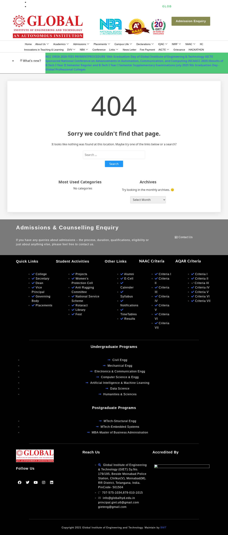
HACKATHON (196, 49)
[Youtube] (35, 482)
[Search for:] (114, 155)
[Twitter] (27, 482)
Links (112, 49)
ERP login (200, 6)
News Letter (129, 49)
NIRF (175, 44)
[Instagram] (43, 482)
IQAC (161, 44)
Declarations (143, 44)
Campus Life (122, 44)
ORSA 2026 (59, 57)
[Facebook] (19, 482)
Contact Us (185, 237)
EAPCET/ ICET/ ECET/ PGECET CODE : (134, 6)
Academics (59, 44)
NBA (82, 49)
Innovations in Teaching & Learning (44, 49)
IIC (201, 44)
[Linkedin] (51, 482)
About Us (40, 44)
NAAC (188, 44)
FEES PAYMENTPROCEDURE (86, 57)
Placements (100, 44)
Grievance (179, 49)
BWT (163, 527)
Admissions (79, 44)
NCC (48, 57)
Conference (99, 49)
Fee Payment (147, 49)
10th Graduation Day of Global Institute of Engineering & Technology (155, 57)
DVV (69, 49)
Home (28, 44)
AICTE (162, 49)
